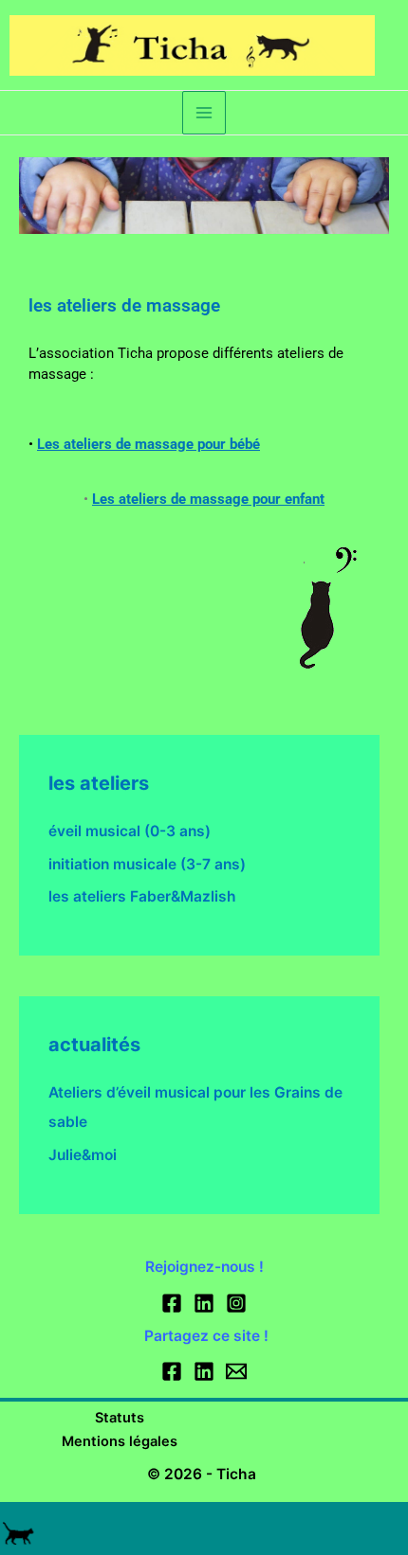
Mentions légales (119, 1441)
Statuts (119, 1417)
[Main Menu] (203, 112)
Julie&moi (82, 1155)
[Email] (236, 1371)
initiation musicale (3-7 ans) (147, 864)
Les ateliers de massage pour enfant (208, 499)
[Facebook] (171, 1303)
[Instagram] (236, 1303)
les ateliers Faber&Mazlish (142, 896)
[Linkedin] (204, 1303)
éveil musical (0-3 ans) (129, 831)
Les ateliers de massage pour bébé (148, 444)
